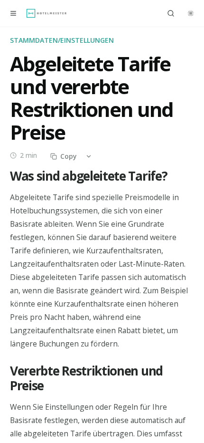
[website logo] (46, 13)
